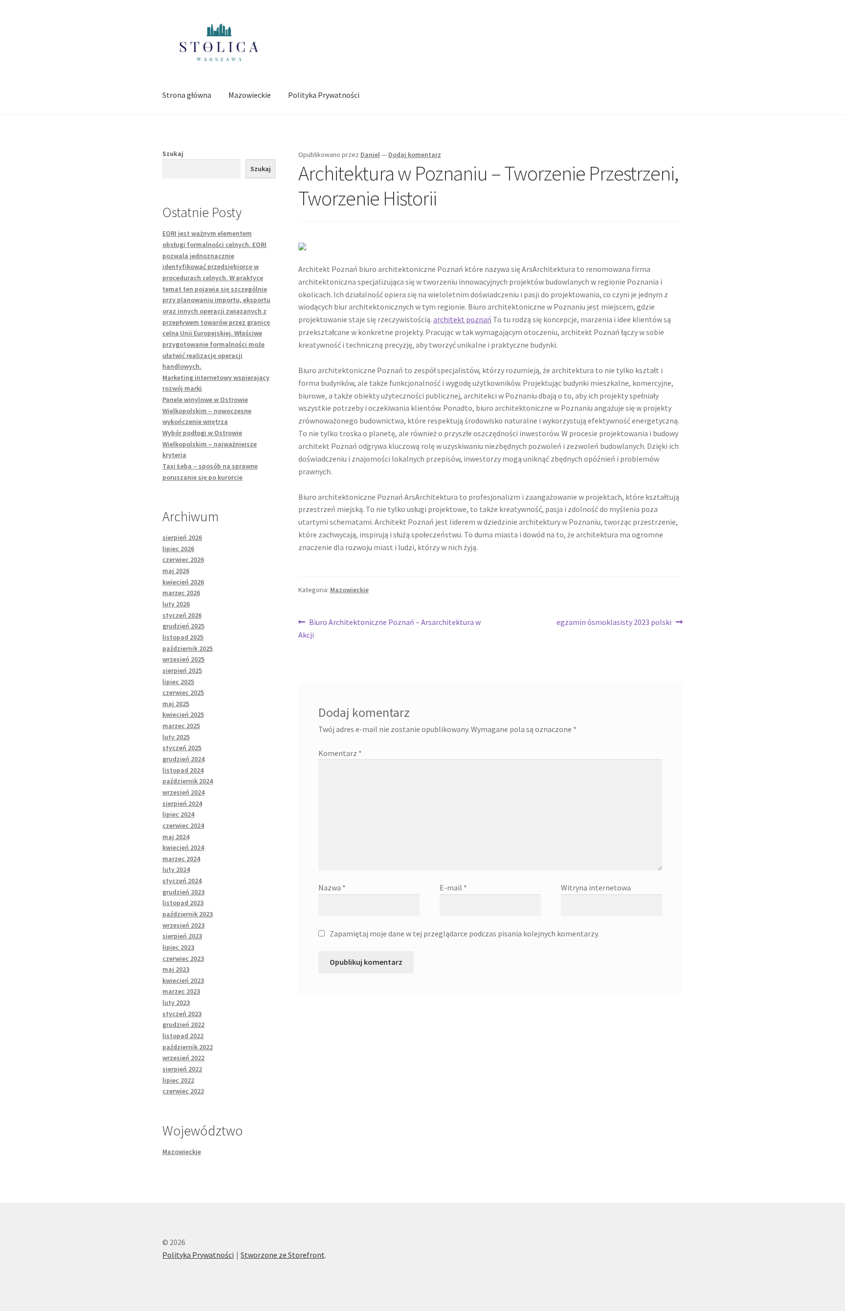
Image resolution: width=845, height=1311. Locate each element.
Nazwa (332, 887)
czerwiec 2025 (183, 692)
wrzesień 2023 (183, 925)
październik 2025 (187, 648)
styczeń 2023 (181, 1013)
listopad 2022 (182, 1035)
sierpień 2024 (182, 803)
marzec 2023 (181, 991)
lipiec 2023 (178, 947)
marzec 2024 (181, 858)
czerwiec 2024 (183, 825)
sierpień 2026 (182, 537)
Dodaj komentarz (414, 154)
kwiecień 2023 (183, 980)
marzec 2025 (181, 725)
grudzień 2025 (183, 626)
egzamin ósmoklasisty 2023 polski (613, 623)
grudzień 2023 (183, 892)
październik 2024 (187, 781)
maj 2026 (175, 570)
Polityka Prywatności (323, 95)
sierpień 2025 (182, 670)
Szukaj (172, 153)
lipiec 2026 (178, 548)
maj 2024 (175, 836)
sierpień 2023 (182, 936)
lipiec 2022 (178, 1080)
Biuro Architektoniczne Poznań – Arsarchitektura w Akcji (389, 628)
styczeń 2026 (181, 615)
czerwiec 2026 (183, 559)
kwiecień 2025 (183, 714)
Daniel (370, 154)
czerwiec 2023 (183, 958)
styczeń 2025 (181, 747)
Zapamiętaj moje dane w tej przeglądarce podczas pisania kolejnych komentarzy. (464, 933)
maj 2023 (175, 969)
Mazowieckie (249, 95)
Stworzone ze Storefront (283, 1255)
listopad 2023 (182, 902)
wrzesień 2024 (183, 792)
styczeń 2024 (181, 880)
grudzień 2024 (183, 759)
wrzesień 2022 (183, 1057)
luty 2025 (176, 737)
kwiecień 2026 (183, 582)
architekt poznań (462, 319)
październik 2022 (187, 1047)
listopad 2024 (182, 770)
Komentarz (340, 753)
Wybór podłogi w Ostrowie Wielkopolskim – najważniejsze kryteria (209, 443)
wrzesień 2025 (183, 659)
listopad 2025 (182, 637)
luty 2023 (176, 1002)
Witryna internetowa (596, 887)
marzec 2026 (181, 592)
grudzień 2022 (183, 1024)
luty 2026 (176, 604)
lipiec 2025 (178, 681)
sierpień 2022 (182, 1069)
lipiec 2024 (178, 814)
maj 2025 (175, 703)
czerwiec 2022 (183, 1091)
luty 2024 (176, 869)
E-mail (453, 887)
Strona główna (186, 95)
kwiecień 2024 (183, 847)
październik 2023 (187, 914)
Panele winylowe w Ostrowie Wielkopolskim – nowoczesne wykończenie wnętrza (206, 410)
